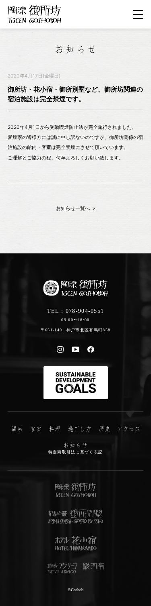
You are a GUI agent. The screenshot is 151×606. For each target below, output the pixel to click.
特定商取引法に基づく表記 (75, 452)
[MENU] (138, 14)
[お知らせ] (75, 48)
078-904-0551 (85, 311)
